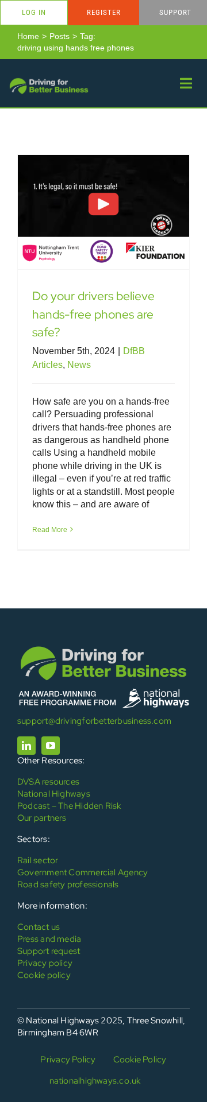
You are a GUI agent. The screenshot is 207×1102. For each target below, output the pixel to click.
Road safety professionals (68, 884)
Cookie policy (44, 975)
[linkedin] (26, 745)
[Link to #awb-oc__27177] (186, 83)
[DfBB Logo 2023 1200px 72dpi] (49, 81)
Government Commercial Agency (82, 872)
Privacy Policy (67, 1059)
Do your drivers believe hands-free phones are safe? (93, 314)
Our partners (42, 818)
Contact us (38, 927)
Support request (48, 951)
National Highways (53, 794)
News (79, 365)
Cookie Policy (140, 1059)
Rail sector (37, 860)
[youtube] (50, 745)
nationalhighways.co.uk (95, 1081)
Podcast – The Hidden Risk (69, 806)
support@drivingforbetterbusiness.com (94, 721)
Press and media (49, 939)
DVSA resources (48, 781)
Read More (49, 530)
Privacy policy (44, 963)
